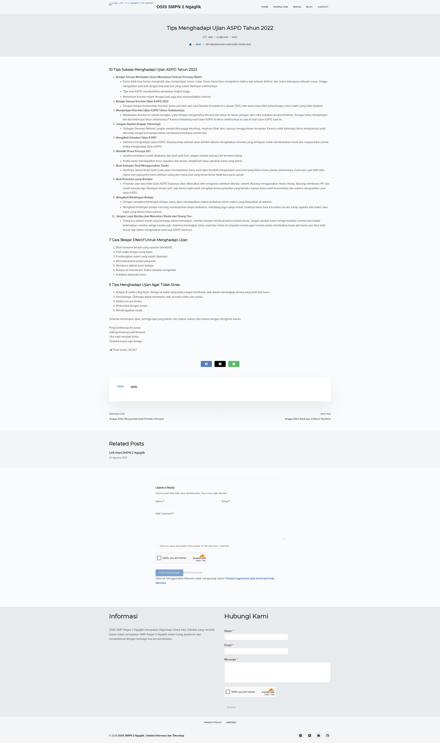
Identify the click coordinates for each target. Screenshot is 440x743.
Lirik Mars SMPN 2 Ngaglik (127, 452)
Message (231, 659)
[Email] (318, 735)
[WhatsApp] (233, 364)
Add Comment (165, 513)
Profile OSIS (280, 6)
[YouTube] (309, 735)
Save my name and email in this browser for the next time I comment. (194, 546)
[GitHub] (327, 735)
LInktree (231, 722)
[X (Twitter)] (220, 364)
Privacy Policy (213, 722)
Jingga (297, 6)
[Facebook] (206, 364)
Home (264, 6)
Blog (309, 6)
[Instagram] (300, 735)
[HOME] (190, 44)
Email (226, 501)
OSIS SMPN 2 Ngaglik (179, 6)
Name (160, 501)
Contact (323, 6)
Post (234, 37)
